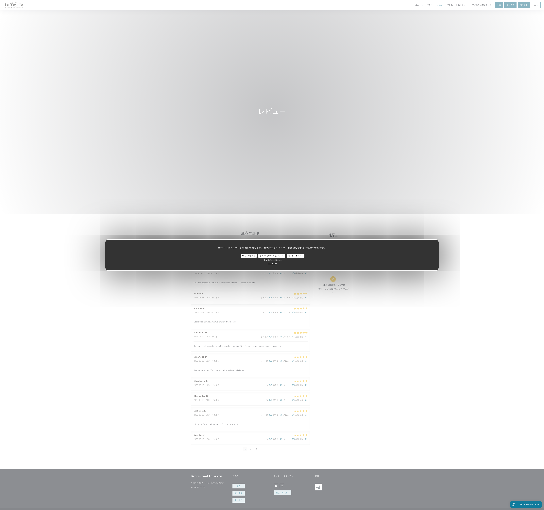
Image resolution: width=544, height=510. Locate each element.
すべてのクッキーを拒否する (272, 255)
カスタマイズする (295, 255)
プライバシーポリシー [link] (273, 260)
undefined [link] (272, 263)
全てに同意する (248, 255)
